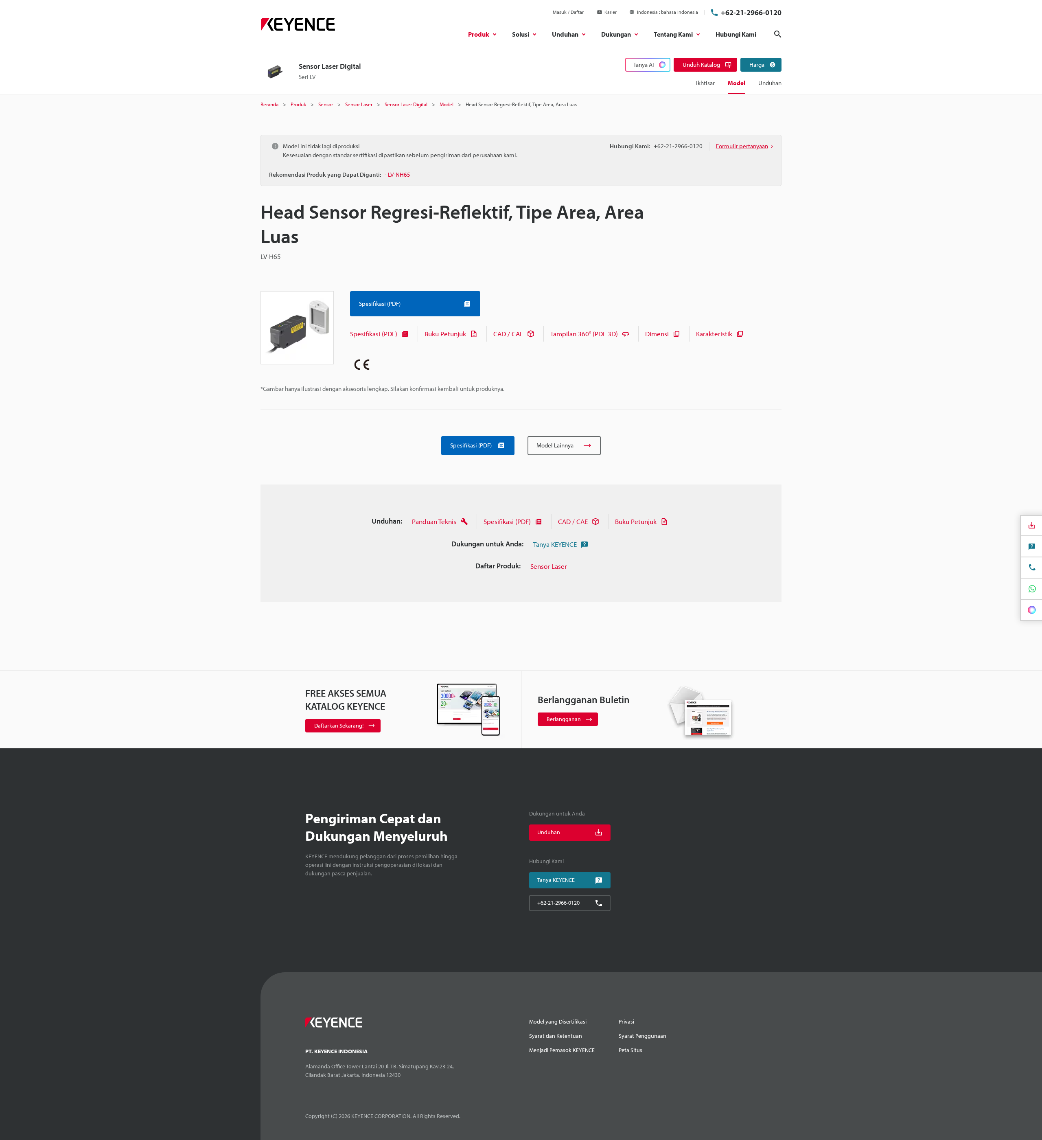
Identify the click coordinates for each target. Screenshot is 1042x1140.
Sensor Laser (548, 566)
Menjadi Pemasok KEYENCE (562, 1050)
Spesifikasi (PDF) (373, 333)
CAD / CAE (508, 333)
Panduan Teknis (434, 521)
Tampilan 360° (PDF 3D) (584, 333)
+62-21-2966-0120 (751, 12)
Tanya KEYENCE (555, 544)
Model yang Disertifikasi (558, 1021)
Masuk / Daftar (568, 12)
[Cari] (778, 34)
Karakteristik (714, 333)
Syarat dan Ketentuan (555, 1035)
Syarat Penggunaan (642, 1035)
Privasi (626, 1021)
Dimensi (657, 333)
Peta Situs (630, 1050)
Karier (610, 12)
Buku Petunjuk (445, 333)
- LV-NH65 (397, 174)
